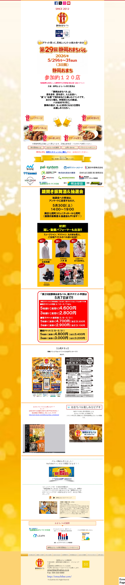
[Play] (54, 498)
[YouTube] (68, 3)
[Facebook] (56, 3)
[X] (60, 3)
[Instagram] (64, 3)
